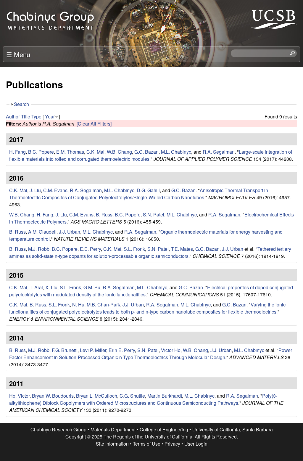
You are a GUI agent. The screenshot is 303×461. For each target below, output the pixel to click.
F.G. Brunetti (65, 350)
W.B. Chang (119, 151)
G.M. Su (91, 287)
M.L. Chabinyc (176, 151)
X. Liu (51, 287)
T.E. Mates (182, 248)
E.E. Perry (90, 248)
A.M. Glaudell (42, 231)
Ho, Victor (19, 395)
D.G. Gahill (148, 190)
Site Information (112, 443)
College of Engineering (164, 429)
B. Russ (104, 214)
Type (36, 116)
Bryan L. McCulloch (96, 395)
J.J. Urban (69, 231)
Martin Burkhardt (164, 395)
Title (25, 116)
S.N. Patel (153, 214)
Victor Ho (170, 350)
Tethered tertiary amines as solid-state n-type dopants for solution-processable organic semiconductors (150, 252)
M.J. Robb (38, 248)
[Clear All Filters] (94, 123)
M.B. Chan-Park (103, 304)
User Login (195, 443)
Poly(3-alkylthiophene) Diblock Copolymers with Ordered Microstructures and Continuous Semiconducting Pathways (143, 399)
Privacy (172, 443)
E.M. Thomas (70, 151)
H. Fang (17, 151)
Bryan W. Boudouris (53, 395)
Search (21, 104)
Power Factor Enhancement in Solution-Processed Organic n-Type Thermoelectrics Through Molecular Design (150, 354)
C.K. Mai (95, 151)
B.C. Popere (41, 151)
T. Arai (36, 287)
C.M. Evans (55, 190)
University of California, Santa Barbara (232, 429)
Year (50, 116)
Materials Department (113, 429)
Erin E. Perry (122, 350)
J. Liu (35, 190)
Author (13, 116)
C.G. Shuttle (132, 395)
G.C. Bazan (146, 151)
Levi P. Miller (93, 350)
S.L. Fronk (134, 248)
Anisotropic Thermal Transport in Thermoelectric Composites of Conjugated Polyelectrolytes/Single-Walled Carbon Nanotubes (138, 194)
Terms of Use (146, 443)
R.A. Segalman (219, 151)
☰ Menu (18, 54)
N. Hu (78, 304)
